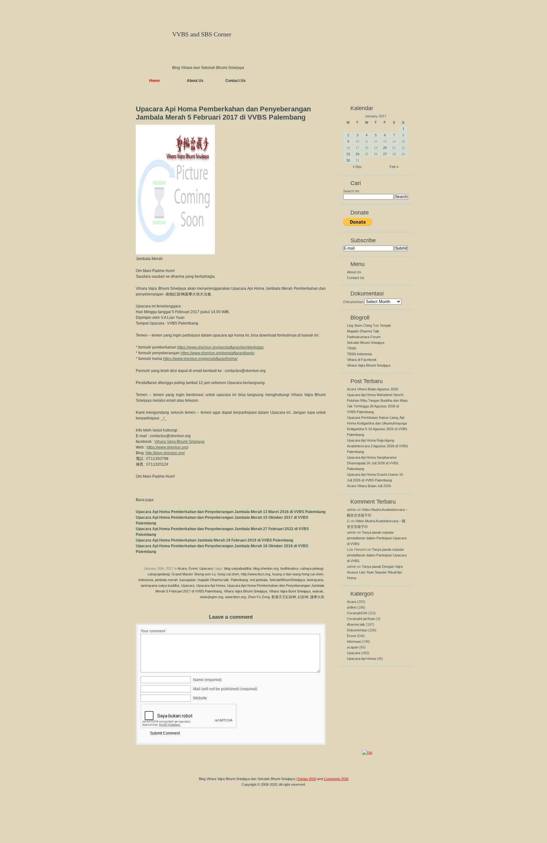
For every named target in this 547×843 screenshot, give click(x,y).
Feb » (394, 167)
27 (385, 154)
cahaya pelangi (311, 568)
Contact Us (235, 80)
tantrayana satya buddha (160, 585)
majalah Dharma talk (213, 580)
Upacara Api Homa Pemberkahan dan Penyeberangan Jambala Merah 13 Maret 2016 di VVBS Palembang (230, 512)
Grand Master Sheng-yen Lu (194, 574)
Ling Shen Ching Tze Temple (369, 325)
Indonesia (145, 580)
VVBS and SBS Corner (201, 34)
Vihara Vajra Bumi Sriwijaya (290, 591)
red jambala (258, 580)
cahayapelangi (159, 574)
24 (357, 154)
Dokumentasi (353, 302)
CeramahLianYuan (361, 619)
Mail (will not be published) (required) (225, 689)
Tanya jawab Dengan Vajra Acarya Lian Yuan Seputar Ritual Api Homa (375, 572)
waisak (317, 591)
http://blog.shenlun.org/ (165, 453)
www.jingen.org (211, 597)
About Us (195, 80)
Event (193, 568)
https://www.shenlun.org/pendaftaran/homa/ (200, 358)
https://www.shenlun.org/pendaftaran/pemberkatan (220, 347)
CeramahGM (357, 613)
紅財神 (303, 597)
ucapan (352, 647)
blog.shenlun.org (266, 568)
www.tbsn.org (235, 597)
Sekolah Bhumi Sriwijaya (365, 342)
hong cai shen (228, 574)
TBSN (351, 348)
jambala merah (166, 580)
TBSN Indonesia (359, 354)
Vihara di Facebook (362, 360)
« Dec (357, 167)
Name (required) (207, 680)
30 (348, 160)
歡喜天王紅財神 (284, 597)
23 (348, 154)
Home (154, 80)
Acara (182, 568)
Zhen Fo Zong (259, 597)
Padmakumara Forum (363, 337)
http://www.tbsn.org (255, 574)
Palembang (239, 580)
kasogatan (187, 580)
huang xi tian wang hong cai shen (297, 574)
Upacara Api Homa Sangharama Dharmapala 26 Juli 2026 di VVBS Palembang (372, 463)
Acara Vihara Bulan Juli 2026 (369, 486)
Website (200, 698)
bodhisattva (289, 568)
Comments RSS (336, 779)
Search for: (351, 191)
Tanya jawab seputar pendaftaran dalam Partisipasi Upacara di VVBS (376, 538)
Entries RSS (307, 779)
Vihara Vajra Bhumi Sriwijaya (179, 441)
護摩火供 (317, 597)
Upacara (206, 568)
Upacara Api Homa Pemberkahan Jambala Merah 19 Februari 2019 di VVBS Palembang (214, 540)
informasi (354, 641)
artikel (351, 607)
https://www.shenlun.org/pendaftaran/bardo (218, 353)
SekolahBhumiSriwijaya (287, 580)
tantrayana (315, 580)
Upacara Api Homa (210, 585)
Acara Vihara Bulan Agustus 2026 (372, 389)
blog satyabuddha (237, 568)
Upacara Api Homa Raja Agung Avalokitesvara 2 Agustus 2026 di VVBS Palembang (377, 446)
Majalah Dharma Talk (363, 331)
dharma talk (356, 624)
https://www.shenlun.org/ (167, 447)
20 (385, 148)
